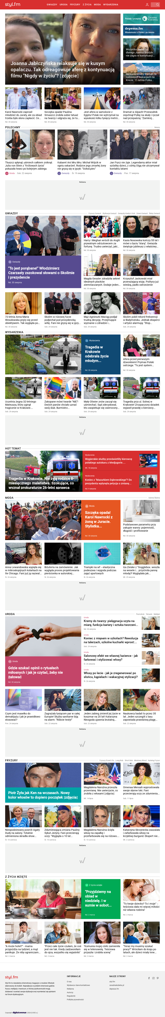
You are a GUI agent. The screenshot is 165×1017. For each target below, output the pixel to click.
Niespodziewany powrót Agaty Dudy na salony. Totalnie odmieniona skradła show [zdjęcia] (22, 833)
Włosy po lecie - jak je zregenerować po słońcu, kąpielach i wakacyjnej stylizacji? (111, 675)
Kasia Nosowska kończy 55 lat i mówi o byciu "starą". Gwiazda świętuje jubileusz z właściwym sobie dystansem (141, 243)
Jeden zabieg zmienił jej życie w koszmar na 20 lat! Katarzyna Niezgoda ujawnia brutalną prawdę (102, 716)
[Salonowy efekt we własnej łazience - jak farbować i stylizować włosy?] (151, 658)
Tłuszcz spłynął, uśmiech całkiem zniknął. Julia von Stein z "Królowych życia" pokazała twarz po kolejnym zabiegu (29, 165)
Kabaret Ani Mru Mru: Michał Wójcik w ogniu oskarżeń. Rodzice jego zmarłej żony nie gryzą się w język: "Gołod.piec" (81, 165)
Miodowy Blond (140, 760)
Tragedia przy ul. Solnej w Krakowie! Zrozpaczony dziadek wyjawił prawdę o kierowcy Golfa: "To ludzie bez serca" (141, 404)
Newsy (157, 127)
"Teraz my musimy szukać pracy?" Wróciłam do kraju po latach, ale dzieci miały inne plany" (139, 949)
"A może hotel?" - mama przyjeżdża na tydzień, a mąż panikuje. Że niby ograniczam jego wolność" (22, 949)
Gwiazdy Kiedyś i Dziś (126, 213)
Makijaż (157, 614)
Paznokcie (140, 614)
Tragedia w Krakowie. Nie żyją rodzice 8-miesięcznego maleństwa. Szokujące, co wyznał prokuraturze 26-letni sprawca (41, 482)
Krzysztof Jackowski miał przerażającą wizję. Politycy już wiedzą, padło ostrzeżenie (141, 281)
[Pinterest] (158, 978)
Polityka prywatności (75, 1000)
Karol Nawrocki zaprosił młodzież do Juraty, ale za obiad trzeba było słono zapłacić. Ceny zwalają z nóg (23, 115)
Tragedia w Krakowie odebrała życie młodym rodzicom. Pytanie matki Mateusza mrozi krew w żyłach (98, 354)
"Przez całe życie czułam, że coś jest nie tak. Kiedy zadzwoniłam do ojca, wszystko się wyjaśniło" (62, 949)
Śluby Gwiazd (154, 213)
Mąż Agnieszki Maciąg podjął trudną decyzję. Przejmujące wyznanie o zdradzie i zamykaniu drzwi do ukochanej (101, 320)
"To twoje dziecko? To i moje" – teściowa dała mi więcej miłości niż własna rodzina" (141, 906)
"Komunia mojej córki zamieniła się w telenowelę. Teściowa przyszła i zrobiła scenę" (102, 949)
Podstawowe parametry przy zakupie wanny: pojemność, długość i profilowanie (139, 527)
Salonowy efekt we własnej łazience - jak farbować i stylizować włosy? (111, 657)
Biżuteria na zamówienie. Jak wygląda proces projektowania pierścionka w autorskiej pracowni (61, 570)
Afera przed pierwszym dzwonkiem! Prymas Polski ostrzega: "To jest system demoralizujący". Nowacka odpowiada (138, 362)
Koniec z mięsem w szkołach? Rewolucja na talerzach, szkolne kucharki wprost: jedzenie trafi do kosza (111, 640)
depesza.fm (114, 989)
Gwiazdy (52, 4)
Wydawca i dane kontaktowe (78, 985)
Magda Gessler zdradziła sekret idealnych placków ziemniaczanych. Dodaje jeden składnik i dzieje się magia (102, 281)
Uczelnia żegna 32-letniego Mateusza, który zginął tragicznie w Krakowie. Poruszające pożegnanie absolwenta (20, 404)
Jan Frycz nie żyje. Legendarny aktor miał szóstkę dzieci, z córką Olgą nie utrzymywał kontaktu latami (134, 165)
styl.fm (112, 982)
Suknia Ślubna (154, 498)
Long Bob (119, 760)
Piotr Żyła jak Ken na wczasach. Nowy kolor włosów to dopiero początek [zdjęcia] (43, 795)
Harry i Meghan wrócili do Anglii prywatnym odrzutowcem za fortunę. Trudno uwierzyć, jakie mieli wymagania (102, 243)
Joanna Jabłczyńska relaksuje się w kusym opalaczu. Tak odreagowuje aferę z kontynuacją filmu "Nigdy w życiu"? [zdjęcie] (63, 69)
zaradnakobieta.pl (116, 985)
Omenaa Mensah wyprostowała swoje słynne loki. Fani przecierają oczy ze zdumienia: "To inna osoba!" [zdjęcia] (141, 790)
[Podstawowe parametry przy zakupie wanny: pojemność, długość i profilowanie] (141, 511)
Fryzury (75, 4)
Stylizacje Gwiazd (109, 213)
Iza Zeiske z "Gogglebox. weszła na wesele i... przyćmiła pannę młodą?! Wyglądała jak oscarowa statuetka (141, 570)
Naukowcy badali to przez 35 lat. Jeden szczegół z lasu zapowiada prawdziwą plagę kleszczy (139, 716)
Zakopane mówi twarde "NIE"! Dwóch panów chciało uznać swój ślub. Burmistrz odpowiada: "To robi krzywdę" (61, 404)
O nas (69, 982)
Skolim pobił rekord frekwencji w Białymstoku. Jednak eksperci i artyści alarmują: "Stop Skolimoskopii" (141, 320)
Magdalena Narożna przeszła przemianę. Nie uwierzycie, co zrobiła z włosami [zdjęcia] (101, 790)
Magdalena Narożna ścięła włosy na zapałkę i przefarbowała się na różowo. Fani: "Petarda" (100, 833)
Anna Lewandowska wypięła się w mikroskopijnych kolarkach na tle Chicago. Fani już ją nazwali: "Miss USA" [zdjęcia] (23, 570)
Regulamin (71, 996)
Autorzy (70, 992)
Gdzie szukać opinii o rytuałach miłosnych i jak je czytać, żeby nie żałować (35, 672)
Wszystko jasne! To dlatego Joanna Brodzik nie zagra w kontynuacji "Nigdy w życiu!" (139, 52)
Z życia (87, 4)
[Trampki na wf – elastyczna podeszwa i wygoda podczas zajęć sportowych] (102, 554)
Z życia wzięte (16, 876)
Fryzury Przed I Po (107, 760)
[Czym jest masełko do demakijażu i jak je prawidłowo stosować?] (23, 700)
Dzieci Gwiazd (142, 213)
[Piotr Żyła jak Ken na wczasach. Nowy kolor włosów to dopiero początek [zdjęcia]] (43, 783)
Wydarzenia (110, 4)
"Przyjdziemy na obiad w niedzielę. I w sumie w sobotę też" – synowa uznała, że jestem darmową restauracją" (99, 899)
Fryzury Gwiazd (95, 213)
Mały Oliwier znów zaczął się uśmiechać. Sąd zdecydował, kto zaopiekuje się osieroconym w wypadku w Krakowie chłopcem (102, 404)
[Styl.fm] (15, 5)
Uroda (64, 4)
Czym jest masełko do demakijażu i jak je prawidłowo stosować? (22, 716)
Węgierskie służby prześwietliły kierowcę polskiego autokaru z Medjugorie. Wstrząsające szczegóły (108, 460)
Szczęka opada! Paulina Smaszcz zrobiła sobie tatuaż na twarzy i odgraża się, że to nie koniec (61, 115)
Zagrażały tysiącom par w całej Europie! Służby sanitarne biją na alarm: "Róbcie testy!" (62, 716)
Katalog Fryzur (154, 760)
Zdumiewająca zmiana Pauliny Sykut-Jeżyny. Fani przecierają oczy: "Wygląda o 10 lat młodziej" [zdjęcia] (62, 833)
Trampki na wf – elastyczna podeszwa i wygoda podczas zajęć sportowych (100, 570)
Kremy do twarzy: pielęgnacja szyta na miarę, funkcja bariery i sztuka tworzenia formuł (110, 623)
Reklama (70, 989)
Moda (97, 4)
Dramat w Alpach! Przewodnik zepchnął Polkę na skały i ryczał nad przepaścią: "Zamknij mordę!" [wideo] (141, 115)
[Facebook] (149, 978)
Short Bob (129, 760)
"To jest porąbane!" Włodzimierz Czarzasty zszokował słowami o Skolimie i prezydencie (41, 272)
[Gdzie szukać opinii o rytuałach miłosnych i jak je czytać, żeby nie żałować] (43, 636)
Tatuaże (149, 614)
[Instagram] (153, 978)
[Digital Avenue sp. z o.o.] (19, 1013)
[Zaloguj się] (147, 5)
